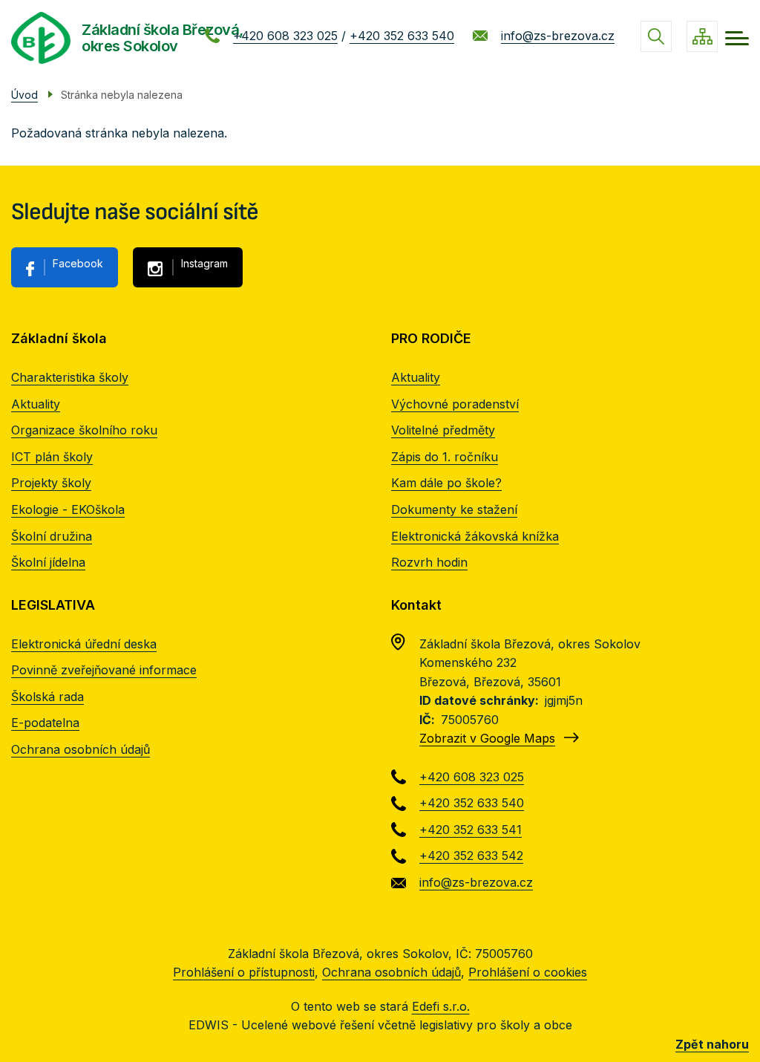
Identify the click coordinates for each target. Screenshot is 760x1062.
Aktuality (35, 404)
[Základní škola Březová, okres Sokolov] (41, 38)
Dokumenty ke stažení (454, 509)
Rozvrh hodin (429, 562)
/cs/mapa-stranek (702, 36)
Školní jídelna (48, 562)
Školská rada (47, 696)
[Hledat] (656, 36)
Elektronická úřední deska (84, 643)
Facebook (78, 263)
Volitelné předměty (443, 430)
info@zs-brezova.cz (558, 35)
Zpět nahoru (712, 1044)
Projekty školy (51, 482)
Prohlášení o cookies (527, 972)
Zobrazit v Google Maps (487, 738)
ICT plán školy (52, 456)
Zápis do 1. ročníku (444, 456)
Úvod (24, 94)
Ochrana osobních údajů (80, 749)
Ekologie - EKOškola (68, 509)
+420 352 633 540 (402, 35)
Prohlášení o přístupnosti (244, 972)
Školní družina (51, 536)
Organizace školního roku (84, 430)
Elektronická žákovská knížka (475, 536)
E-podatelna (45, 722)
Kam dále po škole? (446, 482)
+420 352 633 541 (470, 829)
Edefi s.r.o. (441, 1006)
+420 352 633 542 (471, 855)
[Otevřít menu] (737, 38)
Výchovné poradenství (455, 404)
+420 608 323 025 (285, 35)
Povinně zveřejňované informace (104, 669)
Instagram (204, 263)
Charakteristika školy (69, 377)
